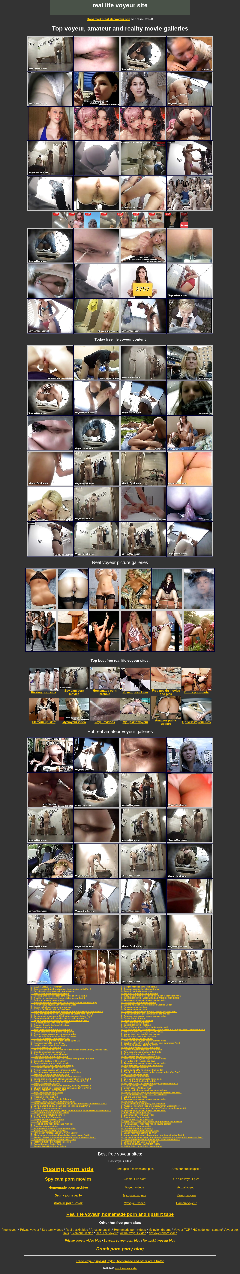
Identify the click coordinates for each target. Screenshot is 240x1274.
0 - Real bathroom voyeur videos (47, 1092)
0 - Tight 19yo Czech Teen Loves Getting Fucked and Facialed (151, 1121)
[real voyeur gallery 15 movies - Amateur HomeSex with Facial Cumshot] (96, 378)
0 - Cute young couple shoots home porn (141, 1079)
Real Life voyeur (107, 1233)
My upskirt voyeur (134, 1195)
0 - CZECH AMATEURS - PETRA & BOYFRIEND (143, 1094)
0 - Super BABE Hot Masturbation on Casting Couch (146, 1005)
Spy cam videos (52, 1229)
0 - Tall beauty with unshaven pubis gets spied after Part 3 (149, 1083)
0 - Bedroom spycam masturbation (48, 1000)
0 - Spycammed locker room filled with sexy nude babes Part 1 (61, 1016)
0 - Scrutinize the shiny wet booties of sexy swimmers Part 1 (150, 1043)
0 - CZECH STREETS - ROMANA (46, 987)
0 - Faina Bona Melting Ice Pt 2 (136, 1112)
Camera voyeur (186, 1203)
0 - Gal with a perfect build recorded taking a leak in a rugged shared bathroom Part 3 (163, 1029)
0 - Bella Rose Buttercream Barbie (47, 1119)
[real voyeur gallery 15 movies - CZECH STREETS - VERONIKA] (143, 104)
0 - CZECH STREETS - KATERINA (137, 1038)
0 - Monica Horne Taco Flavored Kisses (140, 1130)
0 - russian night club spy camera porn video (53, 1101)
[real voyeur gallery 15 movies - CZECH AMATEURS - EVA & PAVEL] (189, 449)
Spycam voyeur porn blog (122, 1240)
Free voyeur (9, 1229)
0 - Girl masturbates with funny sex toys (50, 1023)
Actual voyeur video (133, 1233)
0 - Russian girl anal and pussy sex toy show (143, 1103)
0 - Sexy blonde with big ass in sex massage (52, 991)
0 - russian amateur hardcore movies (49, 1045)
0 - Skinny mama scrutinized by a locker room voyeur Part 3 (60, 1135)
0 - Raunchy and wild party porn (136, 991)
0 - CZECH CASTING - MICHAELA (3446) (50, 1009)
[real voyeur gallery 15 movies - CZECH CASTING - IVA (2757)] (143, 296)
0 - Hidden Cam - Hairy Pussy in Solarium (51, 1099)
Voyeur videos (134, 1187)
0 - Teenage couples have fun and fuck (50, 1074)
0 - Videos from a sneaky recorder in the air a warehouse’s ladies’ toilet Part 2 (68, 1103)
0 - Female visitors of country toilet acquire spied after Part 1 (150, 1072)
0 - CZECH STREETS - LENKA (45, 1121)
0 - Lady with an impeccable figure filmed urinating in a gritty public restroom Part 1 (162, 1137)
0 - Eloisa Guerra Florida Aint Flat (137, 1115)
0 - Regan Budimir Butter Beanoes (48, 1115)
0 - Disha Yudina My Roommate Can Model (142, 1070)
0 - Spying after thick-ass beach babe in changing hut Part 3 (60, 1106)
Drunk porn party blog (120, 1248)
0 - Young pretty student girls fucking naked (52, 1032)
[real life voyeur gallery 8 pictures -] (73, 608)
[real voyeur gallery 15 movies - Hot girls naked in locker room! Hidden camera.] (143, 173)
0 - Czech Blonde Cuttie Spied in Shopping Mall (144, 1027)
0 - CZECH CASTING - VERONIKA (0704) (50, 1038)
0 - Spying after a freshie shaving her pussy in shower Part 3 (60, 1018)
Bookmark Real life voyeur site (108, 19)
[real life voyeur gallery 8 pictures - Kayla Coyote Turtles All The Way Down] (199, 608)
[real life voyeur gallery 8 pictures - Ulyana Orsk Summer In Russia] (199, 649)
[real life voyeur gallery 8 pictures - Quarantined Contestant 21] (41, 608)
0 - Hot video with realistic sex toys (138, 1061)
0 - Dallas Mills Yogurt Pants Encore (138, 1002)
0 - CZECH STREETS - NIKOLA (46, 1047)
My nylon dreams (159, 1229)
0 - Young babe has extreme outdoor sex (51, 1007)
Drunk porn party (68, 1195)
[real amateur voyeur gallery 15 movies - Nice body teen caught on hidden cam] (96, 331)
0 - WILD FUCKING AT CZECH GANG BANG (142, 1032)
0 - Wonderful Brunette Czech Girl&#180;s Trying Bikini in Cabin (62, 1059)
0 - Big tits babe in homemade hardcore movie (53, 1036)
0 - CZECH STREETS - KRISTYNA (137, 1086)
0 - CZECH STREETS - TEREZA (136, 1025)
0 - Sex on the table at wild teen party (49, 1061)
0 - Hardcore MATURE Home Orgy (47, 1043)
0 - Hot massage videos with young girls (140, 1056)
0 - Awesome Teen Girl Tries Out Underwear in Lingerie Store (151, 1106)
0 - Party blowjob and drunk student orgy (51, 1029)
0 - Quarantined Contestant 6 (135, 1117)
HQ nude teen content (207, 1229)
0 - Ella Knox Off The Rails (134, 1101)
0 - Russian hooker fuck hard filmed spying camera (146, 1124)
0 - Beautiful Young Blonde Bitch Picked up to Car (55, 1041)
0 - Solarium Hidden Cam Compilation (139, 1142)
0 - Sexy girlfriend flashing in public (138, 1081)
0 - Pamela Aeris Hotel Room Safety (48, 1146)
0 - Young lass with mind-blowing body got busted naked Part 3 (152, 1135)
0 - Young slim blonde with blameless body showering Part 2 (61, 1079)
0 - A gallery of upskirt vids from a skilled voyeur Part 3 (58, 998)
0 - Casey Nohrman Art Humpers (137, 1128)
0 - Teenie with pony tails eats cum (138, 1054)
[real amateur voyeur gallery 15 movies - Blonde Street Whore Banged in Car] (50, 876)
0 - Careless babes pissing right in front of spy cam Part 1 (149, 1011)
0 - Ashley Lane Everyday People (137, 1020)
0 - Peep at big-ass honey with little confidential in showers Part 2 (63, 1137)
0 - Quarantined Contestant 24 (136, 1126)
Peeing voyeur (186, 1195)
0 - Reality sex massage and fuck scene (50, 1068)
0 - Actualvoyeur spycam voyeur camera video (53, 1005)
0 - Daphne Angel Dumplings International (141, 1050)
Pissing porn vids (68, 1169)
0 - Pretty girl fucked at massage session (51, 1142)
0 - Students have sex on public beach (50, 1063)
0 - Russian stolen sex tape (44, 1094)
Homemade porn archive (68, 1187)
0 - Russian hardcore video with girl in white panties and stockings (64, 1002)
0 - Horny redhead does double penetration (142, 1065)
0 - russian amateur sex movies (46, 1108)
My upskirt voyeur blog (159, 1240)
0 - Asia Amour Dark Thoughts (46, 1117)
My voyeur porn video (163, 1233)
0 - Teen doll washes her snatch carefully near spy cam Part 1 (61, 1086)
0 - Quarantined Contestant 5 (135, 1077)
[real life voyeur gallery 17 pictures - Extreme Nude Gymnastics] (73, 649)
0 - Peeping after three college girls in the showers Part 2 (59, 996)
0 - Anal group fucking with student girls (141, 1052)
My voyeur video (135, 1203)
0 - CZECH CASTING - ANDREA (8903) (139, 1045)
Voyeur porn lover (68, 1203)
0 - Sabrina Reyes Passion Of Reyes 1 (49, 1130)
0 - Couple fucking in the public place (49, 1056)
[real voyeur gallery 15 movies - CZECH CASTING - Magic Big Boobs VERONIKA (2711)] (50, 519)
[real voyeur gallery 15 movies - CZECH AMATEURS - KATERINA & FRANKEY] (189, 519)
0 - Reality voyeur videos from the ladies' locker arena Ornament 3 (153, 1108)
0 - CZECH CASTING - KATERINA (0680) (140, 1144)
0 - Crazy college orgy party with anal (49, 1054)
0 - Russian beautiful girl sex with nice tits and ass (56, 1077)
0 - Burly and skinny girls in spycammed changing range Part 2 (62, 1014)
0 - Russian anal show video (134, 1074)
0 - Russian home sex (41, 1027)
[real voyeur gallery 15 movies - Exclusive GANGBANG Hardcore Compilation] (50, 806)
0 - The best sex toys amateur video (138, 1036)
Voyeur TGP (182, 1229)
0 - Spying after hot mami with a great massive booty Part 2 (60, 1020)
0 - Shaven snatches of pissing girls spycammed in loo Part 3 (61, 1088)
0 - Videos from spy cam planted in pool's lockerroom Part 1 (150, 1139)
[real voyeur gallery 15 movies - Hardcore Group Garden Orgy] (143, 449)
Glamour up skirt (135, 1179)
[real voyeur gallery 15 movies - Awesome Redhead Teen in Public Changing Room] (50, 554)
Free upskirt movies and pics (135, 1168)
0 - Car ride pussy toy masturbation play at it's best (56, 1072)
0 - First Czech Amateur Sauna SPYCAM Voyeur (54, 1133)
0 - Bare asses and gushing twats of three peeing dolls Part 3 (61, 989)
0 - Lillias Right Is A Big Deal (135, 1023)
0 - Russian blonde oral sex (44, 1097)
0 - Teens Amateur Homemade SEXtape (50, 993)
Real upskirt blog (77, 1229)
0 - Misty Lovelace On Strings (45, 1083)
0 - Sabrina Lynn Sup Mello (134, 1097)
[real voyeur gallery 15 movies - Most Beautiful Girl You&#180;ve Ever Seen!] (189, 173)
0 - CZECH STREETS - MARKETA (137, 1119)
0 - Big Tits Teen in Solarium (134, 1068)
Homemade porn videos (130, 1229)
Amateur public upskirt (186, 1168)
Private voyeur (29, 1229)
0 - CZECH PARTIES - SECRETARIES (48, 1090)
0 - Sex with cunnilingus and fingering (139, 993)
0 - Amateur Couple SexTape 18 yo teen (50, 1025)
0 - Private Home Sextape (133, 1018)
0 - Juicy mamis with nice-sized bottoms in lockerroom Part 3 (151, 996)
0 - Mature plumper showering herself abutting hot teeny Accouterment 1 (67, 1011)
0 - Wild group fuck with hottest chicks (50, 1112)
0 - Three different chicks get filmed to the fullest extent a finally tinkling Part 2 (69, 1050)
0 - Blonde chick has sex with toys (48, 1052)
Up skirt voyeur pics (186, 1179)
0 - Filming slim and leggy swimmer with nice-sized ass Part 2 (151, 1092)
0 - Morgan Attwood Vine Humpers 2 (139, 987)
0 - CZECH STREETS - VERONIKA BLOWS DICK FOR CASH (150, 998)
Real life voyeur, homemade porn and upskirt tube (120, 1214)
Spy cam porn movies (68, 1179)
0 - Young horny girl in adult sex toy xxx (140, 1034)
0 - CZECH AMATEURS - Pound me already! (52, 1065)
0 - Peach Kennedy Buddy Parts (46, 1144)
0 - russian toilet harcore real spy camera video (144, 1090)
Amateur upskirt (101, 1229)
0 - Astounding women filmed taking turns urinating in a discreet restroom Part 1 (71, 1110)
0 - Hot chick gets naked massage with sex (52, 1124)
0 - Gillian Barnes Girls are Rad (136, 1088)
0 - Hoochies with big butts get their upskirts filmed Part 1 (59, 1081)
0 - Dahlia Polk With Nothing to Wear (139, 1133)
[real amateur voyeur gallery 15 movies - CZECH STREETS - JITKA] (189, 378)
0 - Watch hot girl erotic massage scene (140, 1047)
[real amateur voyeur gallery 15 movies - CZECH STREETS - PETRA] (189, 331)
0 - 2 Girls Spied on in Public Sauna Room (141, 1146)
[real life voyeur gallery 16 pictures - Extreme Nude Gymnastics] (104, 649)
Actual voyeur (186, 1187)
